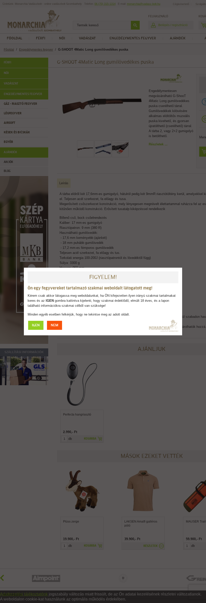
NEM (54, 325)
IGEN (36, 325)
